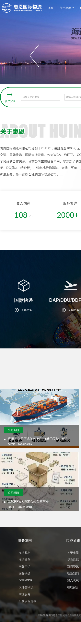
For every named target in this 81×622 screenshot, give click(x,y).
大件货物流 (26, 587)
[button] (34, 55)
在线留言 (73, 587)
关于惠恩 (66, 7)
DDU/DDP (25, 580)
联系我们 (73, 573)
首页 (51, 7)
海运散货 (24, 559)
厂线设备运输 (27, 601)
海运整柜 (24, 552)
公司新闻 (13, 430)
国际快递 (24, 573)
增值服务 (24, 594)
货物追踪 (73, 559)
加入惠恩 (73, 580)
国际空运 (24, 566)
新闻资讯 (73, 566)
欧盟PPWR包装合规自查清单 (28, 501)
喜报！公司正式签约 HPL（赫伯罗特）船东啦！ (38, 439)
